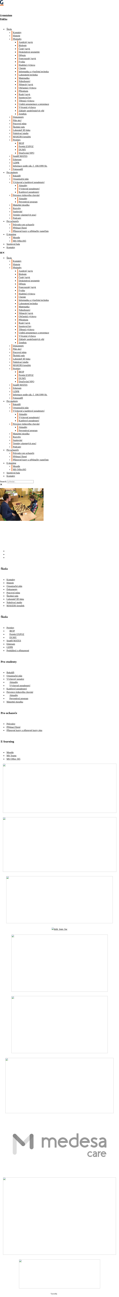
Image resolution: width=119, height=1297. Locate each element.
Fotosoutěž (18, 169)
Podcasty (17, 218)
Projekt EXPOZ (26, 146)
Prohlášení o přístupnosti (18, 650)
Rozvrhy (17, 208)
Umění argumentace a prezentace (34, 104)
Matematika (24, 78)
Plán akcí (17, 120)
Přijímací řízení (20, 228)
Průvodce (11, 724)
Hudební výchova (27, 65)
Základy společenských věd (31, 110)
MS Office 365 (13, 759)
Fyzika (22, 61)
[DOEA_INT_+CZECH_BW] (59, 929)
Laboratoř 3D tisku (21, 130)
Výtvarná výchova (27, 107)
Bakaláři (17, 176)
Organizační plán (21, 179)
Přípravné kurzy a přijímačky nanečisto (31, 231)
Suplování (17, 211)
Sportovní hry (25, 97)
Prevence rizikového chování (26, 195)
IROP (21, 143)
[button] (59, 252)
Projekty (17, 140)
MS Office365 (19, 241)
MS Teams (11, 755)
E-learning (11, 234)
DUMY (22, 149)
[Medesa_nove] (59, 1172)
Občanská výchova (27, 88)
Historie (16, 35)
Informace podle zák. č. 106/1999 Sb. (30, 166)
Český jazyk (24, 49)
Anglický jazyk (26, 42)
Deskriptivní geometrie (29, 52)
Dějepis (22, 55)
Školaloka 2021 (63, 1294)
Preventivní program (28, 202)
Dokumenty (18, 117)
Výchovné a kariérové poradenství (28, 182)
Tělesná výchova (26, 101)
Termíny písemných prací (24, 215)
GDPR (16, 162)
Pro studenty (12, 172)
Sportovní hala (13, 244)
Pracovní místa (19, 123)
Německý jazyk (26, 84)
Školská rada (19, 127)
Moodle (16, 237)
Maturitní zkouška (21, 205)
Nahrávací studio (20, 133)
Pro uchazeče (13, 221)
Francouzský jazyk (27, 58)
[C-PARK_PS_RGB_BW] (59, 1254)
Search (3, 481)
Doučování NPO (26, 153)
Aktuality (23, 185)
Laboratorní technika (28, 75)
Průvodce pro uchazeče (23, 224)
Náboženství (24, 81)
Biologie (23, 45)
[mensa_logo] (59, 1052)
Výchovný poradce (15, 679)
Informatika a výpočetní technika (34, 71)
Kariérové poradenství (29, 192)
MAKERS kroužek (22, 136)
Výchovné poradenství (29, 188)
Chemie (22, 68)
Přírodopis (23, 91)
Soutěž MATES (20, 156)
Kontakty (17, 32)
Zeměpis (23, 114)
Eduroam (17, 159)
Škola (9, 29)
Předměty (17, 39)
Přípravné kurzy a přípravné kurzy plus (24, 730)
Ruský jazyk (24, 94)
